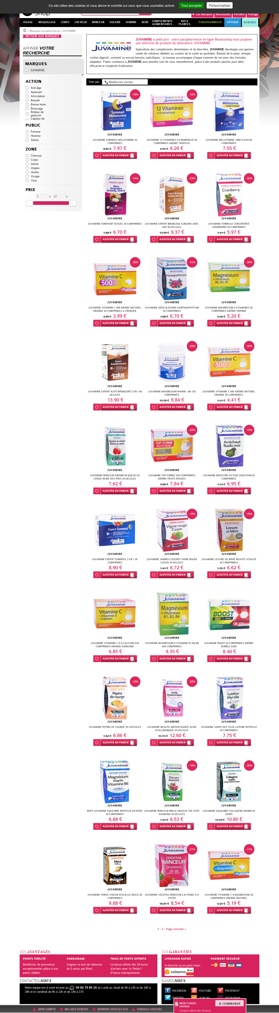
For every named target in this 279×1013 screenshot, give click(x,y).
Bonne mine (38, 104)
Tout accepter (191, 5)
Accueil (25, 30)
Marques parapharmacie (45, 30)
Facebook (179, 990)
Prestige (253, 14)
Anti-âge (36, 88)
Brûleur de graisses (37, 113)
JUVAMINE (37, 70)
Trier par (93, 81)
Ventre (35, 172)
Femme (35, 131)
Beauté (35, 100)
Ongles (35, 168)
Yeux (34, 180)
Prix (30, 189)
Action (33, 81)
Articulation (38, 96)
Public (33, 125)
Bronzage (37, 108)
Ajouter (116, 155)
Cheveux (36, 155)
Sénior (35, 140)
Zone (31, 149)
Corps (34, 159)
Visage (35, 176)
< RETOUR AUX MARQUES (42, 36)
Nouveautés (223, 14)
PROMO (239, 14)
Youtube (205, 990)
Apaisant (36, 92)
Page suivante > (176, 929)
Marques (204, 14)
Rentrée (250, 22)
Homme (36, 135)
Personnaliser (219, 5)
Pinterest (232, 990)
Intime (35, 164)
